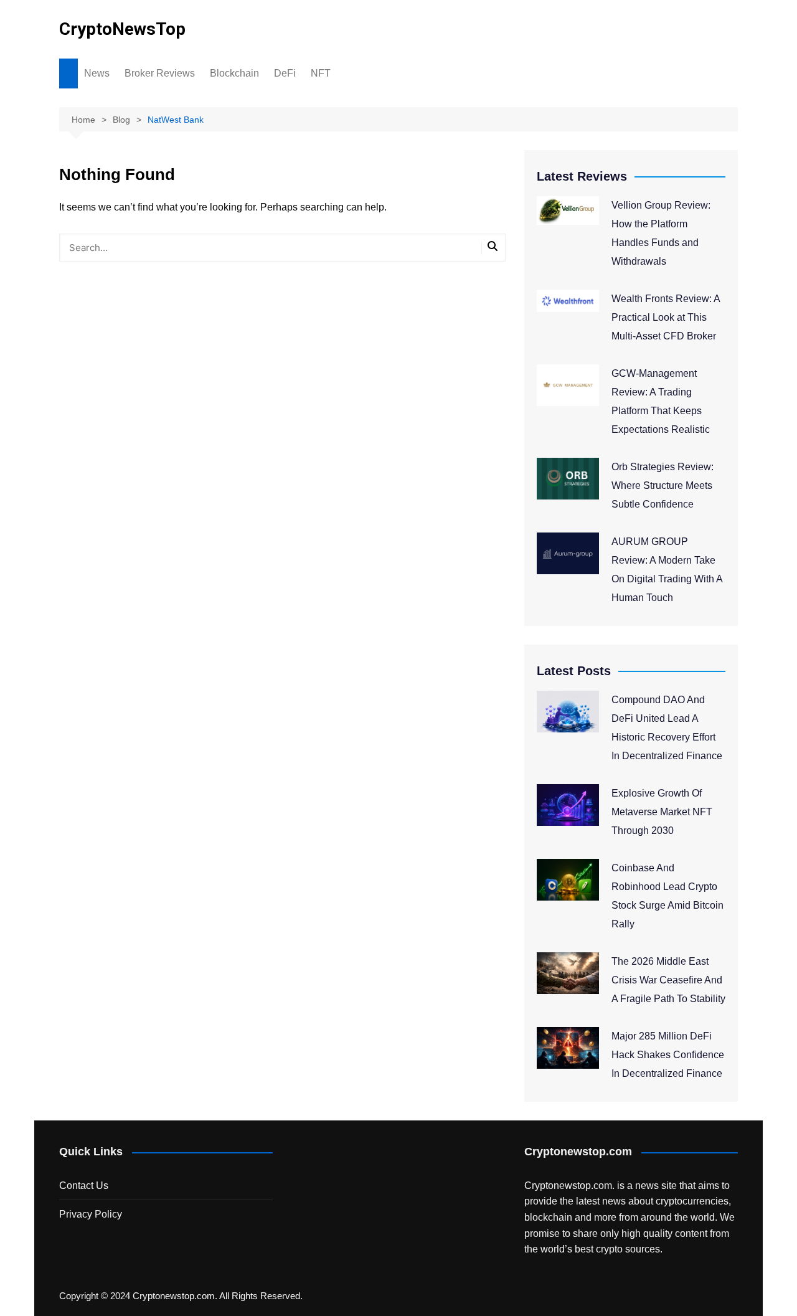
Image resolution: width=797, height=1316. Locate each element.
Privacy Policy (90, 1214)
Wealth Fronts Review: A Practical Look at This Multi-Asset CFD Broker (665, 317)
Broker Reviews (160, 73)
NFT (321, 73)
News (97, 73)
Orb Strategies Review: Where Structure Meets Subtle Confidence (662, 485)
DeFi (285, 73)
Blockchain (234, 73)
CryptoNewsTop (122, 29)
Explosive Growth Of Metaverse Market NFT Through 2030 (661, 812)
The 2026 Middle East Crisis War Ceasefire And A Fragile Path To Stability (668, 980)
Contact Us (83, 1185)
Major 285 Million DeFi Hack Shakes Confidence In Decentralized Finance (667, 1055)
